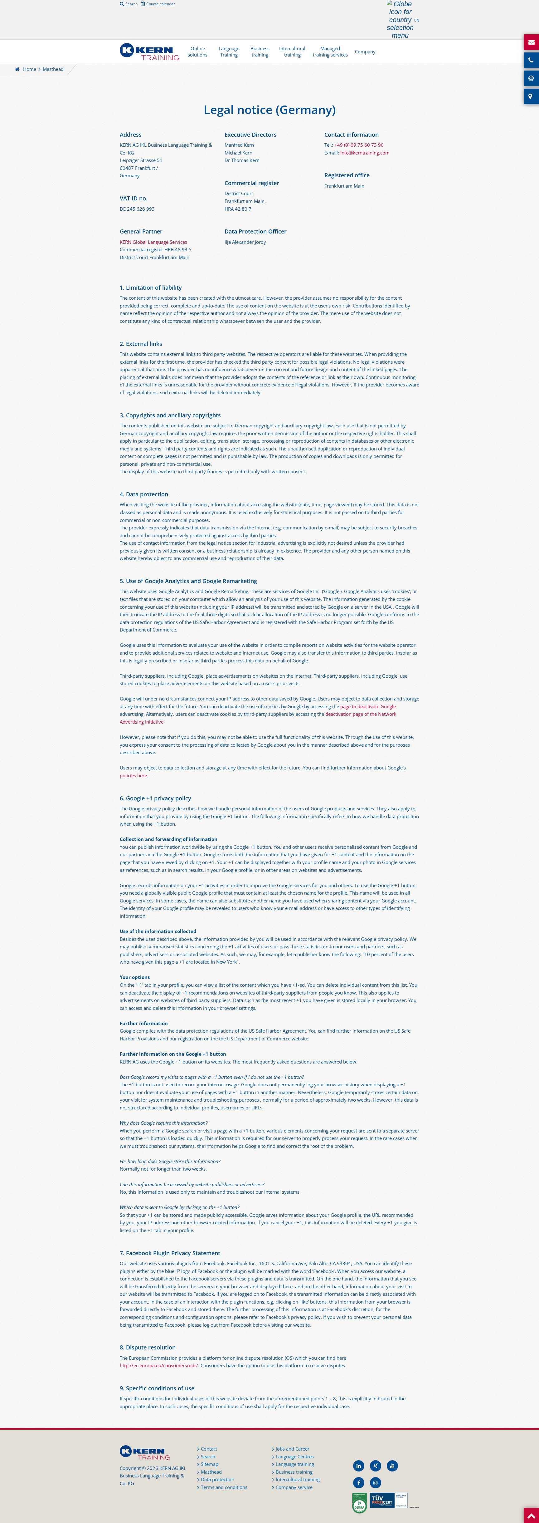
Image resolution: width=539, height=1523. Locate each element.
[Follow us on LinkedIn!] (359, 1466)
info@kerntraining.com (365, 153)
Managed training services (330, 51)
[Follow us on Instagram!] (375, 1483)
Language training (295, 1464)
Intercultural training (292, 51)
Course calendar (160, 4)
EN (416, 20)
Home (29, 69)
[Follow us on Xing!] (375, 1466)
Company (365, 51)
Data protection (217, 1479)
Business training (260, 51)
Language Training (229, 51)
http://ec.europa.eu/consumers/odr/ (159, 1365)
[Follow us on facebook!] (359, 1483)
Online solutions (197, 51)
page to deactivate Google (368, 706)
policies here (133, 775)
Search (131, 4)
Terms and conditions (224, 1487)
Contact (209, 1449)
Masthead (211, 1472)
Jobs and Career (292, 1449)
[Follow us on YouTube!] (392, 1466)
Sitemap (209, 1464)
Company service (294, 1487)
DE (403, 20)
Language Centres (295, 1456)
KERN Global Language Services (153, 242)
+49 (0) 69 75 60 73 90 (359, 145)
